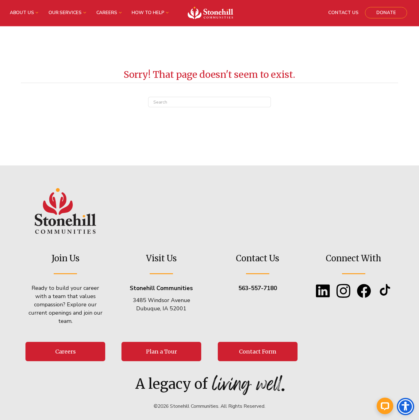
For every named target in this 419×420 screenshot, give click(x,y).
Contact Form (257, 351)
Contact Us (343, 12)
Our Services (65, 12)
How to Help (148, 12)
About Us (22, 12)
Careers (106, 12)
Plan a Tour (161, 351)
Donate (386, 12)
